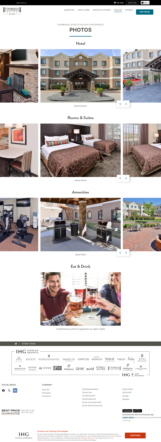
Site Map (125, 396)
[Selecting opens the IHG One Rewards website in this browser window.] (133, 375)
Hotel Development (89, 399)
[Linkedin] (15, 390)
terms (113, 436)
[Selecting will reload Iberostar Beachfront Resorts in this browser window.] (20, 368)
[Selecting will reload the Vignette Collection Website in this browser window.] (68, 358)
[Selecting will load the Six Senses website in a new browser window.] (19, 358)
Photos (118, 10)
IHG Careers (46, 393)
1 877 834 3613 (27, 412)
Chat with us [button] (21, 3)
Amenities (69, 10)
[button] (145, 2)
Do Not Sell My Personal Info (92, 405)
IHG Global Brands (88, 395)
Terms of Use (87, 392)
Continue (135, 435)
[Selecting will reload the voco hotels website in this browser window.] (121, 358)
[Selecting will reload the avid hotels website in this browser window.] (90, 368)
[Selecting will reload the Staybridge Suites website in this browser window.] (114, 368)
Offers (129, 10)
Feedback (125, 399)
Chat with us (46, 396)
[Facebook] (4, 390)
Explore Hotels (127, 389)
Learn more (128, 417)
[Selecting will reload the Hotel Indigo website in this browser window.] (97, 358)
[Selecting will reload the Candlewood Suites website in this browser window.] (141, 368)
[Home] (16, 344)
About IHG (45, 389)
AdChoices (126, 392)
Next (126, 103)
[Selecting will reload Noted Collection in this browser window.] (109, 358)
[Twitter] (9, 390)
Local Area (84, 10)
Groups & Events (102, 10)
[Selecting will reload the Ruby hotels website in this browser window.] (131, 358)
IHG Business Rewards (90, 389)
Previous (120, 103)
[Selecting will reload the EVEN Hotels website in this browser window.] (45, 368)
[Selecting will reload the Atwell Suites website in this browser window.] (101, 368)
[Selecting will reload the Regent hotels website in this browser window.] (31, 358)
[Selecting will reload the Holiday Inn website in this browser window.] (69, 368)
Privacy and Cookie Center (91, 402)
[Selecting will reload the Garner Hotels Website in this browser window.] (80, 368)
